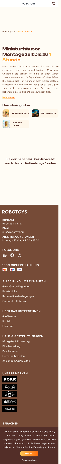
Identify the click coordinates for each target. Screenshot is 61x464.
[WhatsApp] (4, 255)
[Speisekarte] (4, 3)
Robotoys (26, 3)
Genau (29, 453)
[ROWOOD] (30, 409)
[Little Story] (30, 395)
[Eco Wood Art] (30, 402)
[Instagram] (19, 255)
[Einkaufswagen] (53, 3)
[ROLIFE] (30, 387)
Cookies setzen (29, 460)
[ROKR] (30, 380)
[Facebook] (12, 255)
